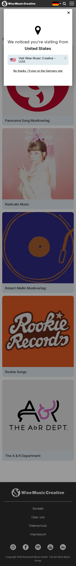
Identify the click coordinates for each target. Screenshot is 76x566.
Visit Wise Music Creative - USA (37, 59)
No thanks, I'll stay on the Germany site (68, 12)
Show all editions (57, 4)
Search (64, 3)
